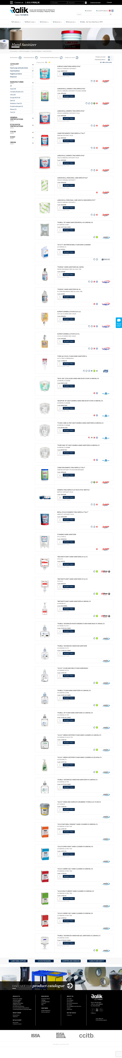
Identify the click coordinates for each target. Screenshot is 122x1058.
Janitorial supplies (17, 1000)
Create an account (95, 2)
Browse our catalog (17, 998)
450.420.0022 (97, 1002)
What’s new (30, 22)
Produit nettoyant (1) (16, 106)
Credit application (45, 1001)
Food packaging (16, 1001)
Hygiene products (16, 74)
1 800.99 (99, 1004)
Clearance (15, 1016)
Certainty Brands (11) (16, 91)
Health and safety (17, 1004)
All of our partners (45, 1012)
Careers (89, 11)
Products (16, 22)
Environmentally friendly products (21, 1008)
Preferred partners (45, 1010)
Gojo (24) (13, 89)
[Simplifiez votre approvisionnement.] (43, 12)
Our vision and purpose (72, 1003)
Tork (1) (12, 112)
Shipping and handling (18, 1003)
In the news (69, 1009)
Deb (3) (12, 100)
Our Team (69, 998)
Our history (69, 1001)
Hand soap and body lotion (19, 68)
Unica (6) (13, 94)
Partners (44, 22)
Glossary (43, 1003)
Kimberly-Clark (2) (16, 103)
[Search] (110, 14)
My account (15, 1022)
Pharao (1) (13, 109)
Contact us (19, 2)
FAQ (42, 1004)
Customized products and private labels (22, 1009)
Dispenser (13, 76)
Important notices (45, 998)
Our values (69, 1004)
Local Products (102, 11)
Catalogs (43, 1000)
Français (109, 2)
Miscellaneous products (18, 1006)
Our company (70, 1000)
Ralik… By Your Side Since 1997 (92, 22)
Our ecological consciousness (74, 1006)
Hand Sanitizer (15, 71)
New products (16, 1015)
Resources (71, 22)
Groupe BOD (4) (15, 97)
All (11, 86)
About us (57, 22)
